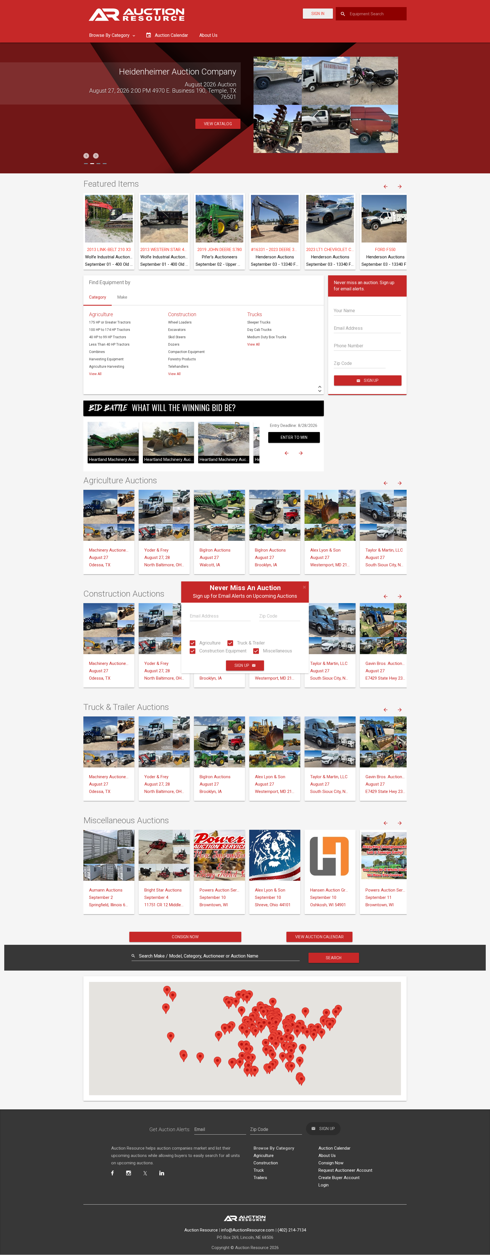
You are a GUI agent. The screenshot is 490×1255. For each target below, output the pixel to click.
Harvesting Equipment (106, 359)
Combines (97, 352)
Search (333, 958)
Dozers (173, 344)
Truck (259, 1170)
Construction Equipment (222, 651)
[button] (86, 156)
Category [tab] (97, 297)
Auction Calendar (334, 1148)
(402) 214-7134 (292, 1230)
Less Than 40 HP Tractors (109, 344)
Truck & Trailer (250, 643)
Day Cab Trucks (259, 330)
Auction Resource (201, 1230)
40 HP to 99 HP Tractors (107, 337)
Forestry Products (182, 359)
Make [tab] (122, 297)
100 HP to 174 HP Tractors (109, 330)
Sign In (317, 13)
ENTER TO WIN (294, 437)
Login (323, 1185)
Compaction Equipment (186, 352)
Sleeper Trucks (259, 322)
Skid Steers (177, 337)
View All (95, 374)
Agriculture (209, 643)
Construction (182, 314)
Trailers (260, 1177)
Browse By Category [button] (110, 35)
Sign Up (242, 665)
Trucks (254, 314)
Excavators (177, 330)
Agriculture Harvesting (106, 367)
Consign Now (185, 937)
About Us (208, 35)
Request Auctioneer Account (345, 1170)
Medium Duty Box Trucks (266, 337)
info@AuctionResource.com (247, 1230)
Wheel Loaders (180, 322)
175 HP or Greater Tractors (110, 322)
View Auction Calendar (319, 937)
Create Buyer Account (339, 1177)
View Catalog (218, 124)
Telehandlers (178, 367)
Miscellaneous (277, 651)
